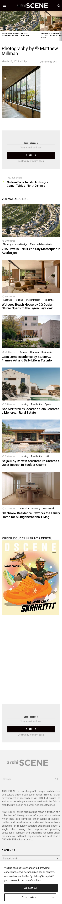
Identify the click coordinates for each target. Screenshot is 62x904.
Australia (7, 300)
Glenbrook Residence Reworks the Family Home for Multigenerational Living (31, 515)
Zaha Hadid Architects (41, 244)
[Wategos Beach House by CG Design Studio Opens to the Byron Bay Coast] (31, 276)
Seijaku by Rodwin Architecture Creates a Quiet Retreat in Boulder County (31, 463)
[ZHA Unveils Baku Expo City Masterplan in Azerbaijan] (20, 21)
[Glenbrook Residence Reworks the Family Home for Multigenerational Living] (31, 488)
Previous (1, 26)
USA (47, 456)
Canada (24, 352)
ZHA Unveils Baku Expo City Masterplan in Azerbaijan (16, 34)
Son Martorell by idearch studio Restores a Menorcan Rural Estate (30, 411)
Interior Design (33, 300)
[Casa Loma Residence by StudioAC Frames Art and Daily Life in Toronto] (31, 331)
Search (56, 780)
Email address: (31, 143)
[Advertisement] (31, 662)
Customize (29, 897)
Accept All (31, 888)
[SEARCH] (59, 5)
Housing (19, 300)
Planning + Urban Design (15, 244)
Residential (48, 300)
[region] (31, 882)
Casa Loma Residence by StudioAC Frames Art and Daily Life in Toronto (27, 358)
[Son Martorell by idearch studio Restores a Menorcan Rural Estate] (31, 384)
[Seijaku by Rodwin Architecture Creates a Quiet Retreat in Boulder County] (31, 436)
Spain (48, 404)
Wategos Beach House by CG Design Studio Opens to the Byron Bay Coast (27, 306)
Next (60, 26)
